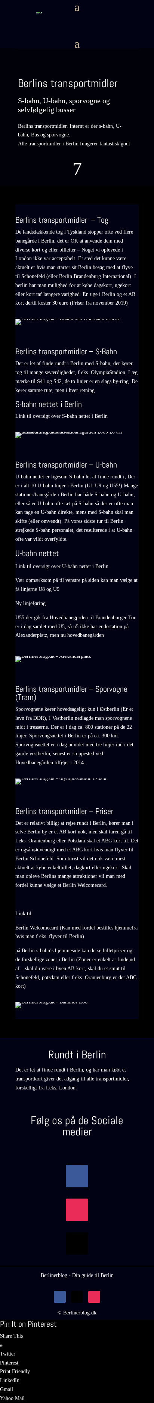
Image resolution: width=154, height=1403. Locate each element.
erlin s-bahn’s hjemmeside (52, 950)
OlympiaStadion (108, 372)
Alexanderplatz (31, 635)
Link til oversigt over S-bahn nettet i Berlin (61, 416)
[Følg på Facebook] (77, 1176)
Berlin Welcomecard (84, 885)
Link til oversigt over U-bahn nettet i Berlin (61, 566)
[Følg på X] (77, 1243)
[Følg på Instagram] (77, 1210)
